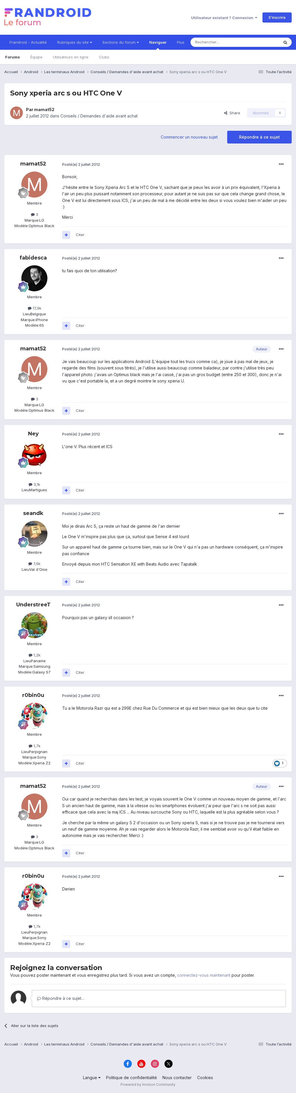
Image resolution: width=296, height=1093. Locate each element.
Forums (12, 57)
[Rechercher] (285, 42)
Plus (180, 42)
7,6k (36, 563)
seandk (33, 513)
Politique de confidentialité (131, 1077)
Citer (80, 234)
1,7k (36, 746)
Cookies (205, 1077)
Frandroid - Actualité (28, 42)
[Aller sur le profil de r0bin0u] (34, 716)
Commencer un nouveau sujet (189, 137)
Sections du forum (119, 42)
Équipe (36, 57)
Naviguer (157, 42)
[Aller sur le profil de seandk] (34, 534)
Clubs (104, 57)
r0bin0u (33, 695)
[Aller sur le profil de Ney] (34, 454)
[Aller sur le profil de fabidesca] (34, 278)
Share (233, 113)
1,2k (36, 655)
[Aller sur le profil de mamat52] (16, 112)
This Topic (262, 42)
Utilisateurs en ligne (70, 57)
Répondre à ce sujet (259, 137)
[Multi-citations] (66, 235)
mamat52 (44, 109)
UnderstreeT (33, 604)
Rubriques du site (73, 42)
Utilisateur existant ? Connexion (223, 17)
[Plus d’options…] (281, 164)
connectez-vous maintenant (203, 975)
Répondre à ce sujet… (62, 998)
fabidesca (33, 258)
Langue (90, 1077)
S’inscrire (277, 17)
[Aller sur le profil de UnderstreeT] (34, 625)
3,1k (36, 484)
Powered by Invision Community (148, 1084)
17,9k (36, 308)
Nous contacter (177, 1077)
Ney (33, 433)
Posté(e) (81, 164)
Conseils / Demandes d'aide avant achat (99, 115)
